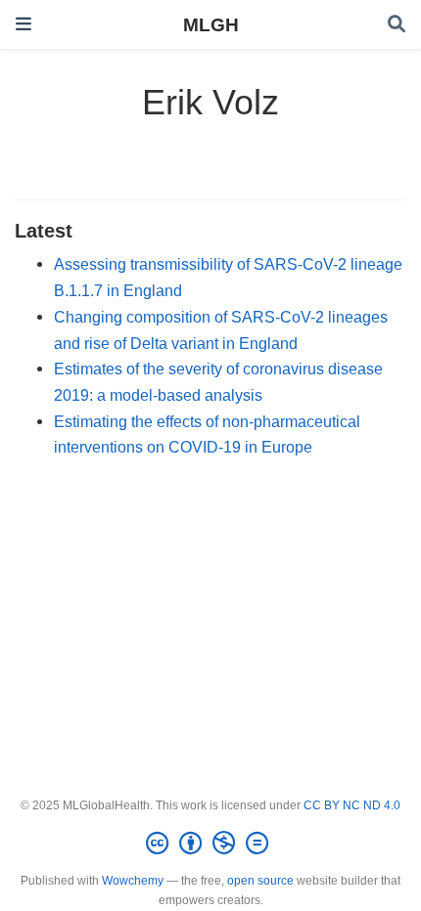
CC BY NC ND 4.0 (352, 805)
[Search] (396, 25)
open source (260, 881)
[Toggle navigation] (23, 24)
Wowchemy (133, 881)
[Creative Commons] (211, 843)
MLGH (211, 24)
